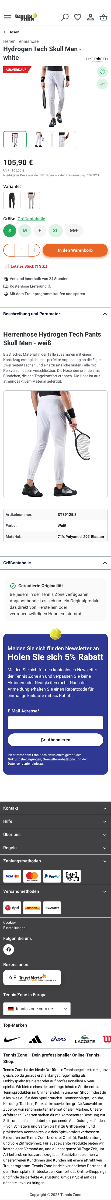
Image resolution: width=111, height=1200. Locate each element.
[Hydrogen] (97, 59)
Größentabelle (17, 562)
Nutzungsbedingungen (24, 759)
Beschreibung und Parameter (31, 313)
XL (55, 230)
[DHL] (32, 907)
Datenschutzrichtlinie (23, 763)
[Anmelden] (90, 17)
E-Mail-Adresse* (23, 710)
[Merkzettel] (77, 17)
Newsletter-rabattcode (59, 759)
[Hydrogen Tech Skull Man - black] (11, 200)
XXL (76, 232)
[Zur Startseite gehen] (26, 17)
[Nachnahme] (72, 876)
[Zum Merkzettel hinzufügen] (102, 71)
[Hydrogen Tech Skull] (31, 200)
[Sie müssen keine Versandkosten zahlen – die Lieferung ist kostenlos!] (50, 286)
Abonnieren (59, 739)
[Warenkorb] (103, 17)
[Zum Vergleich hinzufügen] (102, 84)
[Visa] (12, 876)
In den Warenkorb (75, 250)
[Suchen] (64, 17)
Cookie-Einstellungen (8, 925)
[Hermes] (52, 907)
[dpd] (12, 907)
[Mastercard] (32, 876)
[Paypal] (52, 876)
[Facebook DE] (8, 949)
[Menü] (7, 17)
